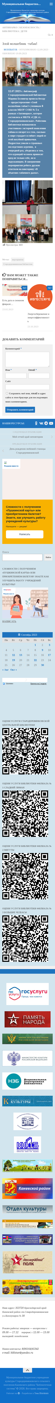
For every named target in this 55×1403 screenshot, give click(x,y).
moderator (10, 49)
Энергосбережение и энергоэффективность (38, 318)
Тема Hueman (41, 1393)
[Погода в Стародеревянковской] (25, 681)
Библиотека (10, 31)
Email (32, 370)
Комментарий (13, 348)
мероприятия (17, 259)
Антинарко (10, 27)
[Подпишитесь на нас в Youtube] (51, 423)
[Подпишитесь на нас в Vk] (41, 423)
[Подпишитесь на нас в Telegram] (46, 423)
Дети (24, 31)
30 (42, 665)
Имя (8, 370)
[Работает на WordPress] (19, 1393)
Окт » (13, 669)
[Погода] (8, 683)
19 (13, 660)
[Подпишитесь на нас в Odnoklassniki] (36, 423)
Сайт (8, 381)
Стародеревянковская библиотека (17, 264)
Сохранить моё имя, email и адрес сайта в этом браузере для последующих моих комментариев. (26, 397)
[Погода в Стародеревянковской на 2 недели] (38, 684)
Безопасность (29, 27)
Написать (24, 534)
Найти (48, 557)
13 (20, 655)
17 (49, 655)
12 (13, 655)
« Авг (5, 669)
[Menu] (51, 4)
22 (35, 660)
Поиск (5, 552)
